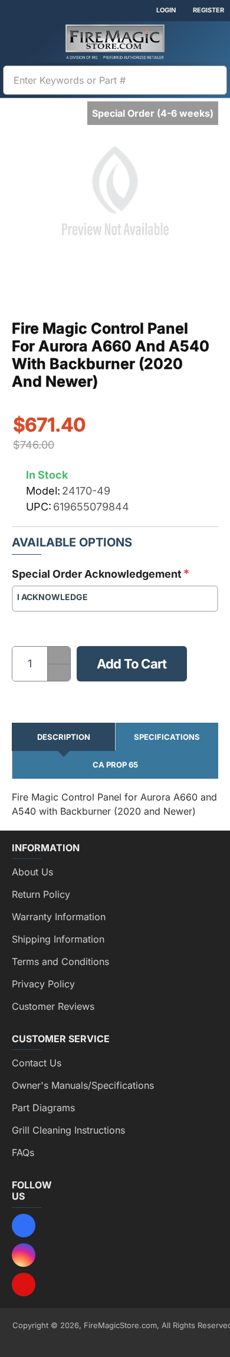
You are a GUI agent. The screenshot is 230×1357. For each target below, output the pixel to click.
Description (63, 737)
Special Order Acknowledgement (97, 574)
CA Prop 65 (115, 764)
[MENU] (17, 41)
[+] (58, 655)
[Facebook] (23, 1225)
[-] (58, 672)
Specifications (167, 737)
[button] (132, 663)
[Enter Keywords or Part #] (213, 80)
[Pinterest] (23, 1284)
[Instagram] (23, 1255)
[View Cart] (212, 41)
